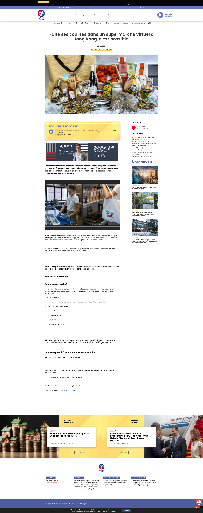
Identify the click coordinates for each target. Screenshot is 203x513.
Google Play (73, 390)
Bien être (84, 23)
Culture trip (96, 23)
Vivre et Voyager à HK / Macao (116, 23)
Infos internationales (74, 15)
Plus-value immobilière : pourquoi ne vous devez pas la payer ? (69, 434)
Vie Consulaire (57, 23)
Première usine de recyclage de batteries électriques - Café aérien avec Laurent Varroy (143, 214)
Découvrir (81, 453)
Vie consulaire (136, 154)
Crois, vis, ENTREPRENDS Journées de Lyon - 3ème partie (144, 187)
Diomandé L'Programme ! (139, 139)
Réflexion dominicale (138, 152)
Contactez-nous (127, 15)
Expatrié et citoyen (96, 15)
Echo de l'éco (136, 144)
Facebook (76, 386)
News (145, 150)
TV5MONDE (117, 15)
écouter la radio (169, 15)
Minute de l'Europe (137, 150)
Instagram (68, 386)
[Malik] (82, 152)
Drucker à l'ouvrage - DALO (140, 141)
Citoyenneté (72, 23)
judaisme (145, 148)
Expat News (85, 15)
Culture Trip (150, 137)
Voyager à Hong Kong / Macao (62, 134)
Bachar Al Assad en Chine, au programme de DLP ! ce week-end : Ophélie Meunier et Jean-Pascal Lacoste (129, 436)
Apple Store (63, 390)
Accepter (126, 510)
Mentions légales (51, 483)
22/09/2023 (69, 443)
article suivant (135, 421)
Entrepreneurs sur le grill (141, 23)
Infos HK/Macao (108, 15)
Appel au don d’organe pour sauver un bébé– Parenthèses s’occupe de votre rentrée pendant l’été (144, 241)
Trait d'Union (149, 152)
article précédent (69, 421)
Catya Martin (141, 126)
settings (113, 511)
